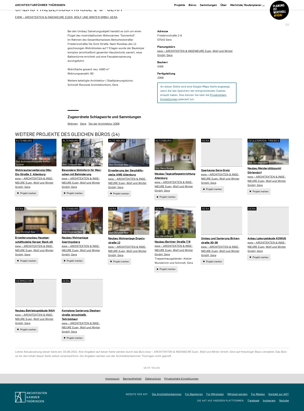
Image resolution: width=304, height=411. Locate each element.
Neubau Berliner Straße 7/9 (172, 241)
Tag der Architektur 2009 (103, 124)
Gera (83, 124)
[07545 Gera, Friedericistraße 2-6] (287, 24)
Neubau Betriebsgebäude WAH (35, 310)
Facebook (253, 400)
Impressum (112, 378)
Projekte (179, 5)
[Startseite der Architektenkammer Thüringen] (45, 397)
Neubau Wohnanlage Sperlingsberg (75, 239)
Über (223, 5)
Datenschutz (153, 378)
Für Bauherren (194, 394)
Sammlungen (208, 5)
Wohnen (73, 124)
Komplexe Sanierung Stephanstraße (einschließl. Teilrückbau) (81, 314)
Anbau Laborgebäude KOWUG (267, 238)
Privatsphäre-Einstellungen (181, 378)
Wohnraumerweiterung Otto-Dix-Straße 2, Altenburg (33, 172)
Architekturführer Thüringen (40, 5)
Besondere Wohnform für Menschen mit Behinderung (82, 172)
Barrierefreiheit (132, 378)
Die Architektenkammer (167, 394)
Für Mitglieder (215, 394)
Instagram (269, 400)
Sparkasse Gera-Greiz (215, 170)
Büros (192, 5)
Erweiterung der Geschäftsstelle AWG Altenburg (126, 172)
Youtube (284, 400)
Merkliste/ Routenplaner (246, 5)
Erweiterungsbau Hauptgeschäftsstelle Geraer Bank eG (34, 239)
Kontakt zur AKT (278, 394)
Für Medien (258, 394)
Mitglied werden (237, 394)
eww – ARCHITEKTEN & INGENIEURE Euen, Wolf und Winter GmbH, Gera (66, 17)
